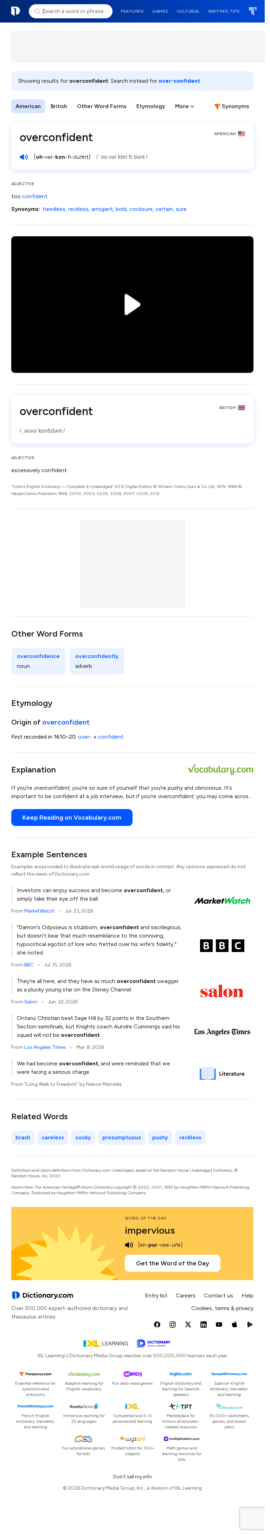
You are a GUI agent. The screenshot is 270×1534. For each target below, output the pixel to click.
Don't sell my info (132, 1477)
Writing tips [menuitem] (224, 11)
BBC (28, 965)
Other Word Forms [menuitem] (102, 106)
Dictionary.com (15, 11)
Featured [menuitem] (132, 11)
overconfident (66, 722)
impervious (150, 1230)
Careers (185, 1295)
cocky (83, 1137)
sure (181, 209)
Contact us (218, 1295)
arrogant (102, 209)
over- (85, 736)
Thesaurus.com (253, 11)
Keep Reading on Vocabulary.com (71, 817)
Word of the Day (146, 1218)
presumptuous (121, 1137)
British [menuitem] (59, 106)
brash (22, 1137)
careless (52, 1137)
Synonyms (235, 106)
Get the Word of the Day (172, 1263)
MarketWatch (39, 911)
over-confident (179, 80)
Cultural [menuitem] (188, 11)
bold (121, 209)
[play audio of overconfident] (24, 157)
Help (247, 1295)
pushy (160, 1137)
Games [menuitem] (160, 11)
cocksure (141, 209)
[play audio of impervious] (129, 1245)
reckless (78, 209)
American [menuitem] (28, 106)
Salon (30, 1002)
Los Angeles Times (45, 1047)
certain (164, 209)
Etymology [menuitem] (150, 106)
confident (34, 196)
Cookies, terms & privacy (222, 1308)
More (182, 106)
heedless (54, 209)
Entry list (156, 1295)
